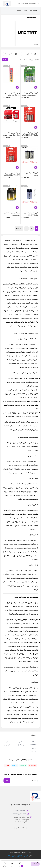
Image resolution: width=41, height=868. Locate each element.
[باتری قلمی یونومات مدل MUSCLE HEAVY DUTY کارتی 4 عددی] (29, 118)
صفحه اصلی (33, 10)
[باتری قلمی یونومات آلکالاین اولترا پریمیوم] (11, 198)
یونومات (19, 10)
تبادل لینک (33, 748)
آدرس (20, 742)
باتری (25, 10)
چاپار (7, 742)
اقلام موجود (33, 745)
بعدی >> (19, 228)
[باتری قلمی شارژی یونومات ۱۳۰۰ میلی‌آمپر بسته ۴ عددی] (29, 78)
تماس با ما (33, 751)
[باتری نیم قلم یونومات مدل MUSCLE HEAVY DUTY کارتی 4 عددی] (11, 158)
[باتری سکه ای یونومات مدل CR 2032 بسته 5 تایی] (11, 78)
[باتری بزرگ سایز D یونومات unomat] (29, 158)
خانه (33, 741)
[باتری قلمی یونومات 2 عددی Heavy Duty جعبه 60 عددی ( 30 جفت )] (11, 118)
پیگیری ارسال (7, 745)
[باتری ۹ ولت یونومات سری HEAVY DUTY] (29, 198)
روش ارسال (21, 745)
